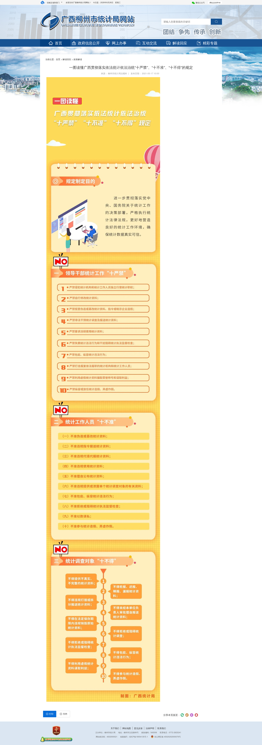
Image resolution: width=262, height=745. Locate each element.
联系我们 (161, 728)
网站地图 (126, 728)
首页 (58, 42)
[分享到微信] (182, 715)
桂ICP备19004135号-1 (138, 736)
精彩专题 (210, 42)
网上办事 (119, 42)
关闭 (65, 713)
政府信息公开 (89, 42)
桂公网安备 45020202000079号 (168, 736)
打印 (51, 713)
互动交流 (149, 42)
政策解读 (78, 59)
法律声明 (150, 728)
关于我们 (115, 728)
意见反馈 (138, 728)
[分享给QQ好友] (196, 715)
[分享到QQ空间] (191, 715)
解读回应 (180, 42)
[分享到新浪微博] (187, 715)
